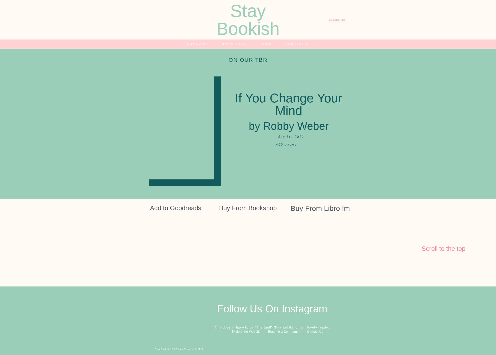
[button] (377, 44)
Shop (266, 44)
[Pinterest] (168, 20)
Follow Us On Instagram (272, 308)
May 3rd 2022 (290, 136)
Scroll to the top (443, 248)
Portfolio (297, 44)
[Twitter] (136, 20)
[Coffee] (179, 20)
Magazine (197, 44)
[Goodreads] (157, 20)
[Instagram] (147, 20)
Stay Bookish (248, 20)
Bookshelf (234, 44)
